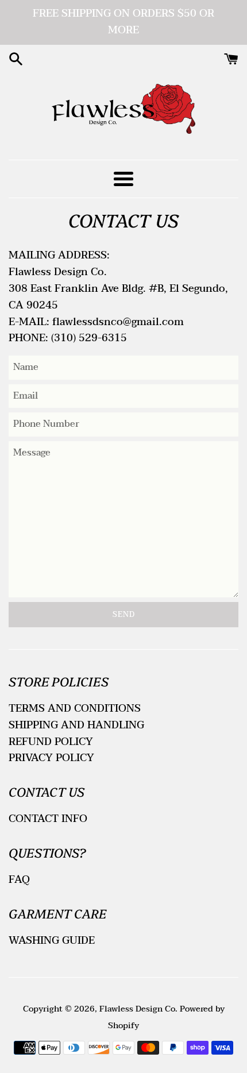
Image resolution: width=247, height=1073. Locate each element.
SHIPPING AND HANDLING (76, 725)
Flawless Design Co (137, 1009)
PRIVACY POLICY (51, 758)
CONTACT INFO (48, 819)
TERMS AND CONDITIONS (75, 708)
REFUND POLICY (51, 742)
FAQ (19, 880)
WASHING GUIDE (52, 941)
